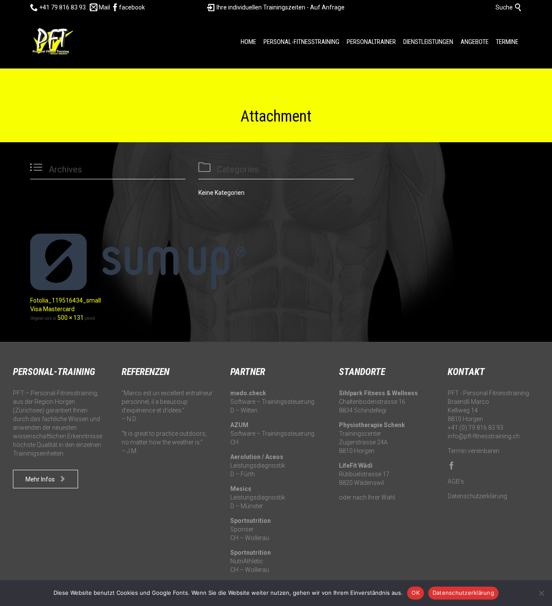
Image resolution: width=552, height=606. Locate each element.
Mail (100, 7)
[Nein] (541, 593)
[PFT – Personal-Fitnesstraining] (51, 42)
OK (415, 592)
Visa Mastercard (52, 309)
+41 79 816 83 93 (58, 7)
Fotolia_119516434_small (65, 300)
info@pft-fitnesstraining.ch (484, 436)
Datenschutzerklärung (477, 496)
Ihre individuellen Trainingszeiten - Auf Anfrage (276, 7)
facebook (128, 7)
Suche (509, 7)
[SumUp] (276, 262)
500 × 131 (70, 317)
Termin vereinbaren (473, 450)
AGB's (456, 481)
